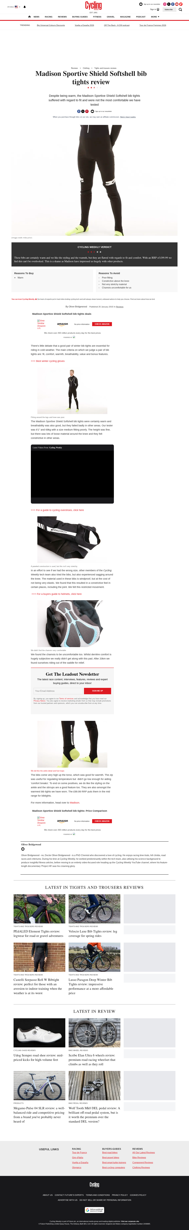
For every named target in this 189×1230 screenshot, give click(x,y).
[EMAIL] (23, 849)
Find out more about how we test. (142, 299)
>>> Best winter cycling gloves (48, 361)
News (36, 17)
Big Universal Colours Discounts (51, 25)
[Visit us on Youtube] (176, 4)
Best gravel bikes (110, 1157)
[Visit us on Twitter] (168, 4)
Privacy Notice (39, 701)
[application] (72, 474)
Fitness (97, 17)
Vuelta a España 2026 (84, 25)
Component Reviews (142, 1162)
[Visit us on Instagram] (164, 4)
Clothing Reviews (141, 1167)
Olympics (76, 1167)
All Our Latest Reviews (143, 1152)
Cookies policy (138, 1195)
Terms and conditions (98, 1195)
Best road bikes (109, 1152)
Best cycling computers (113, 1167)
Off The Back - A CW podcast (117, 25)
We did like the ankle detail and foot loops (47, 771)
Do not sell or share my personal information (105, 1200)
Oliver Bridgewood (78, 306)
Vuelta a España (80, 1162)
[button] (72, 323)
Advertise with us (67, 1200)
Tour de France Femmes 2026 (152, 25)
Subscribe (169, 10)
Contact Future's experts (69, 1195)
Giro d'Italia (77, 1157)
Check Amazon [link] (102, 324)
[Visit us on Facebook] (172, 4)
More (154, 17)
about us (48, 1195)
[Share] (79, 111)
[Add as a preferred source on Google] (94, 1210)
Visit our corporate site (130, 1221)
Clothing (86, 68)
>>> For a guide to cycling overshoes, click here (57, 510)
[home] (29, 17)
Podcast (141, 17)
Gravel (111, 17)
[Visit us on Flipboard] (180, 4)
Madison (74, 802)
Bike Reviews (139, 1157)
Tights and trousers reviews (105, 68)
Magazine (125, 17)
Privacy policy (120, 1195)
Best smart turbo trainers (114, 1162)
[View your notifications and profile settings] (24, 7)
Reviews (62, 17)
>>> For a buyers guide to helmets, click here (56, 594)
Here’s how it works (128, 117)
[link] (42, 324)
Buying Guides (80, 17)
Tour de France (79, 1152)
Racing (48, 17)
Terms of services (66, 699)
